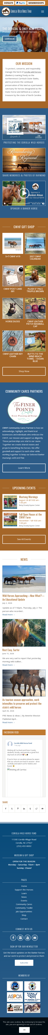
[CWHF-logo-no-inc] (19, 11)
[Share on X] (12, 808)
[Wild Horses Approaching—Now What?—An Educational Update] (24, 579)
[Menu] (42, 11)
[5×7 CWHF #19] (12, 243)
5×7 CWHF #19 (12, 256)
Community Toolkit (24, 907)
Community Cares (24, 904)
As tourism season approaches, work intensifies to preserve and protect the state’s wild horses (21, 703)
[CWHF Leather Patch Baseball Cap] (35, 308)
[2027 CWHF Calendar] (35, 243)
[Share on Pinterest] (18, 808)
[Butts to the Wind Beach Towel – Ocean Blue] (35, 340)
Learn (24, 893)
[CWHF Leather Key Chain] (12, 340)
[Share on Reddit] (36, 808)
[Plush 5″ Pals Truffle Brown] (35, 275)
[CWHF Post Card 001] (12, 275)
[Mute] (43, 203)
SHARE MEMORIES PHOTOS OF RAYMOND (24, 175)
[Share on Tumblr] (30, 808)
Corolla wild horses (32, 72)
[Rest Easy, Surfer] (24, 633)
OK (24, 1030)
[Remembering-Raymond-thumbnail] (24, 160)
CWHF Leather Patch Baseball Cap (35, 324)
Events (24, 900)
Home (24, 886)
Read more (7, 614)
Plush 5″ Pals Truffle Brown (35, 290)
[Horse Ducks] (12, 308)
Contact (24, 918)
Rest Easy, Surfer (11, 650)
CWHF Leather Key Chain (13, 355)
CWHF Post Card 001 (13, 290)
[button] (24, 193)
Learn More (10, 39)
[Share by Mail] (42, 808)
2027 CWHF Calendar (35, 257)
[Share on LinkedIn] (24, 808)
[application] (24, 193)
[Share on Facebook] (6, 808)
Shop (24, 915)
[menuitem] (42, 11)
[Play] (4, 203)
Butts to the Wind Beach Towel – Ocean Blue (35, 357)
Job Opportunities (24, 911)
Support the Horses (24, 889)
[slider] (19, 203)
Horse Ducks (13, 321)
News (24, 897)
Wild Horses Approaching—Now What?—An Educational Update (23, 597)
